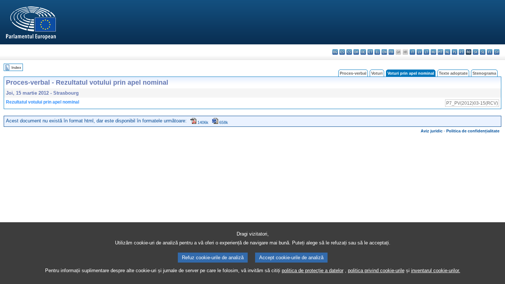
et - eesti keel (370, 52)
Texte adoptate (453, 73)
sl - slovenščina (482, 52)
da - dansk (356, 52)
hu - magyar (433, 52)
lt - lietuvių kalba (426, 52)
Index (16, 67)
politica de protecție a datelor (312, 270)
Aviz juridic (432, 131)
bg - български (335, 52)
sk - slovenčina (475, 52)
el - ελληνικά (377, 52)
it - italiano (412, 52)
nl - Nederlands (447, 52)
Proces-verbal (353, 73)
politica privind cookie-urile (376, 270)
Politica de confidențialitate (472, 131)
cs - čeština (349, 52)
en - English (384, 52)
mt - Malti (440, 52)
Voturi (377, 73)
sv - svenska (496, 52)
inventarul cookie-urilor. (435, 270)
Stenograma (484, 73)
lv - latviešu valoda (419, 52)
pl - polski (454, 52)
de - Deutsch (363, 52)
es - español (342, 52)
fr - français (391, 52)
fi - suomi (489, 52)
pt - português (461, 52)
